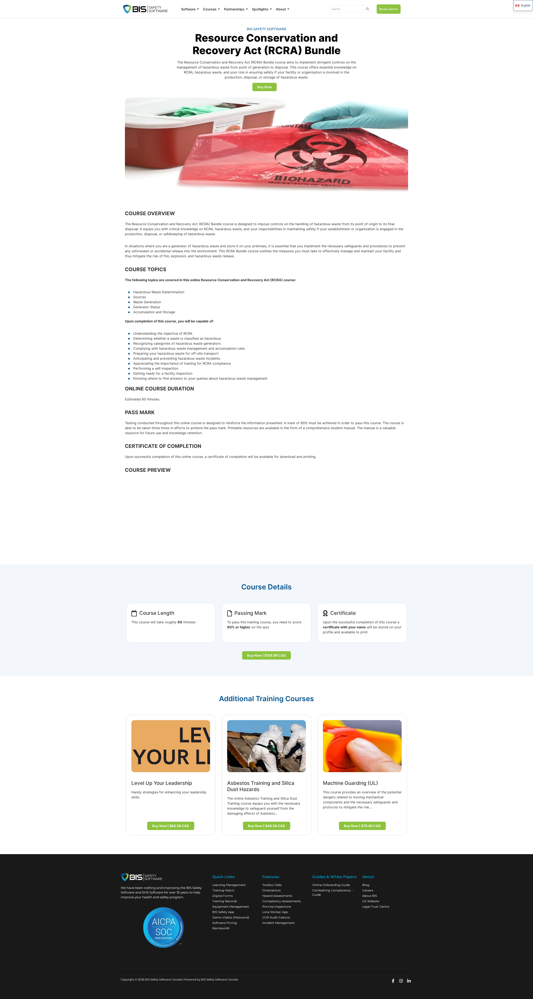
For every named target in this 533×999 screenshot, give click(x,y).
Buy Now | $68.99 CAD (170, 826)
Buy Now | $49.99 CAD (266, 826)
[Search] (367, 9)
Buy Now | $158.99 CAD (266, 655)
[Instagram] (400, 981)
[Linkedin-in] (408, 981)
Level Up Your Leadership (161, 783)
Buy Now (264, 87)
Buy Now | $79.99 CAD (362, 826)
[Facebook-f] (393, 981)
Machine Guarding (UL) (350, 783)
